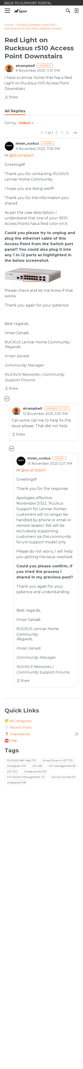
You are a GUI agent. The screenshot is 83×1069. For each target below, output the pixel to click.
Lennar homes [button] (63, 777)
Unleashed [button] (16, 782)
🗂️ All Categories (18, 721)
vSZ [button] (12, 771)
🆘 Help (11, 740)
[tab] (15, 111)
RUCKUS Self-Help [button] (21, 760)
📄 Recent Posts (18, 727)
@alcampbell (21, 155)
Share (11, 97)
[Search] (68, 11)
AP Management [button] (62, 766)
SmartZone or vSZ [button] (57, 760)
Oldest (25, 123)
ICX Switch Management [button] (26, 777)
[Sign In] (76, 11)
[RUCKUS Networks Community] (20, 11)
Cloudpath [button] (16, 766)
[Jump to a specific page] (74, 133)
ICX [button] (37, 766)
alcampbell (25, 66)
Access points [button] (35, 771)
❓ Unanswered (41, 734)
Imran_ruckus (27, 143)
